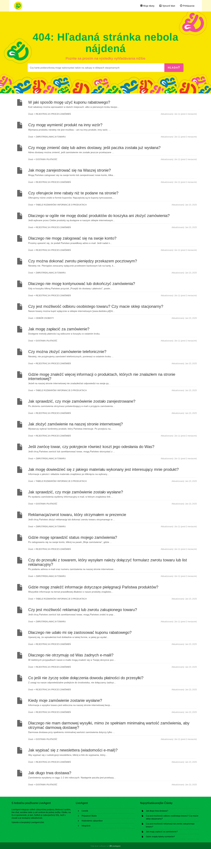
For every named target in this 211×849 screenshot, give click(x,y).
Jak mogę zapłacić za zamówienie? (162, 832)
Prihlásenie (188, 5)
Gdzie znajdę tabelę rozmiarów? (160, 836)
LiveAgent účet (37, 822)
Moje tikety (148, 5)
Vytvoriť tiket (168, 5)
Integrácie (86, 826)
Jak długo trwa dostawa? (157, 811)
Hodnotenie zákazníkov (92, 821)
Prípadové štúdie (89, 816)
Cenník (85, 811)
